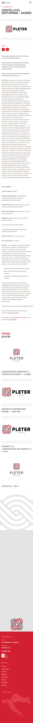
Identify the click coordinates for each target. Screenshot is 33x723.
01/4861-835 (6, 651)
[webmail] (5, 656)
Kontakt (4, 685)
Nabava (4, 680)
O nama (4, 666)
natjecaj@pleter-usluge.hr (19, 317)
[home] (6, 2)
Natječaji (4, 674)
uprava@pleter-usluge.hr (10, 642)
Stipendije (5, 677)
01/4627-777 (6, 648)
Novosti (4, 672)
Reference (5, 682)
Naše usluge (5, 669)
